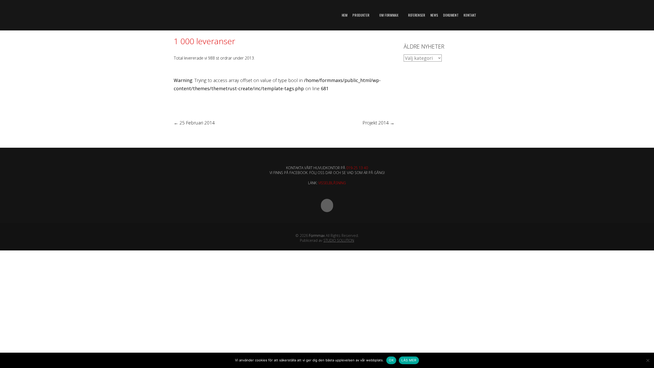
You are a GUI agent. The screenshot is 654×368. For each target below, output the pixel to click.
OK (391, 360)
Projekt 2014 (378, 123)
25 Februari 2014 (194, 123)
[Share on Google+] (195, 103)
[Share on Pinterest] (214, 103)
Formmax (317, 235)
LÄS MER (408, 360)
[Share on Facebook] (176, 103)
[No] (647, 360)
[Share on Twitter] (185, 103)
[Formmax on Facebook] (327, 205)
